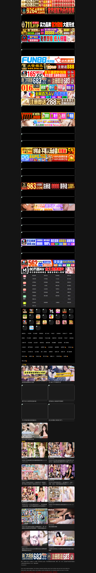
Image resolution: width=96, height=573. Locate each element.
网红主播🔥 (24, 360)
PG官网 (29, 333)
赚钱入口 (52, 356)
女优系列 (46, 289)
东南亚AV (69, 282)
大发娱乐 (24, 347)
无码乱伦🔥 (70, 347)
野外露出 (69, 285)
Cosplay (57, 278)
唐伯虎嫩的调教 (53, 526)
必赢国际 (35, 338)
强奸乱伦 (46, 275)
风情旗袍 (34, 292)
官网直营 (41, 333)
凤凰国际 (41, 338)
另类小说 (34, 305)
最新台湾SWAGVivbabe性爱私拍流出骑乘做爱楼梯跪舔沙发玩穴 (34, 549)
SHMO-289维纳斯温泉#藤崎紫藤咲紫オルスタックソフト (34, 461)
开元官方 (24, 351)
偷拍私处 (42, 342)
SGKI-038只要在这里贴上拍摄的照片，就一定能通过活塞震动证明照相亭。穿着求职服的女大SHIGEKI (34, 528)
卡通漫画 (34, 295)
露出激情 (46, 295)
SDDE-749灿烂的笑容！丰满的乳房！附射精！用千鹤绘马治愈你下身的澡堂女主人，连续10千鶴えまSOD (34, 484)
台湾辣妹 (34, 282)
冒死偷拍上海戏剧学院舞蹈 (56, 401)
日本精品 (46, 278)
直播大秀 (63, 351)
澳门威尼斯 (69, 351)
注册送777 (65, 333)
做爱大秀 (57, 351)
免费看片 (51, 351)
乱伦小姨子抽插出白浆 (28, 439)
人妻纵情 (57, 302)
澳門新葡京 (30, 347)
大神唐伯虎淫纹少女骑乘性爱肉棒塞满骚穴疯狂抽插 (61, 549)
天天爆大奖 (30, 351)
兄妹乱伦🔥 (38, 356)
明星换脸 (46, 292)
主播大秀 (24, 342)
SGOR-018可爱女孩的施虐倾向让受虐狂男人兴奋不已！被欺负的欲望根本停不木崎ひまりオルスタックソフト (61, 461)
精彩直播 (60, 338)
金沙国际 (37, 351)
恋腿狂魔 (69, 289)
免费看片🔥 (43, 347)
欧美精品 (57, 275)
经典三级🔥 (24, 356)
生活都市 (34, 302)
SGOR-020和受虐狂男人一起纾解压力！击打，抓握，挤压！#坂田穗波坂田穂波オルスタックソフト (61, 484)
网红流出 (57, 285)
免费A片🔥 (31, 356)
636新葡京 (50, 347)
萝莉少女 (69, 275)
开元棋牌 (35, 333)
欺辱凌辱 (34, 285)
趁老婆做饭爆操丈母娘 (28, 382)
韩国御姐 (46, 282)
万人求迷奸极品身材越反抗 (29, 420)
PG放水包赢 (47, 338)
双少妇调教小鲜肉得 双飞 (55, 420)
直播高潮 (54, 338)
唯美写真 (57, 295)
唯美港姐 (57, 282)
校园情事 (46, 302)
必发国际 (60, 342)
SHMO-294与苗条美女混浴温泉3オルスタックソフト (61, 505)
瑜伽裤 (57, 292)
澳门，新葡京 (44, 351)
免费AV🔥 (66, 356)
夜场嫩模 (54, 342)
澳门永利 (47, 333)
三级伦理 (34, 278)
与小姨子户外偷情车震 (55, 382)
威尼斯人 (24, 333)
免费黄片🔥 (63, 347)
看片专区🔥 (45, 356)
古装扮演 (34, 289)
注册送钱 (59, 333)
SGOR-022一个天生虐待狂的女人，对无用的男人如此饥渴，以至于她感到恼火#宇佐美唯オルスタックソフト (34, 506)
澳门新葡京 (66, 342)
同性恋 (69, 299)
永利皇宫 (37, 347)
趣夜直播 (48, 342)
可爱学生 (57, 289)
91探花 (45, 285)
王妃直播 (30, 342)
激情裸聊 (57, 347)
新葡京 (23, 338)
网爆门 (69, 295)
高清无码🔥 (59, 356)
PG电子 (53, 333)
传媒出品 (34, 299)
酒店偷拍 (72, 338)
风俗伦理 (69, 302)
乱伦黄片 (36, 342)
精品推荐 (34, 275)
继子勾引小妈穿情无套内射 (29, 401)
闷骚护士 (69, 292)
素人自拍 (69, 278)
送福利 (70, 333)
